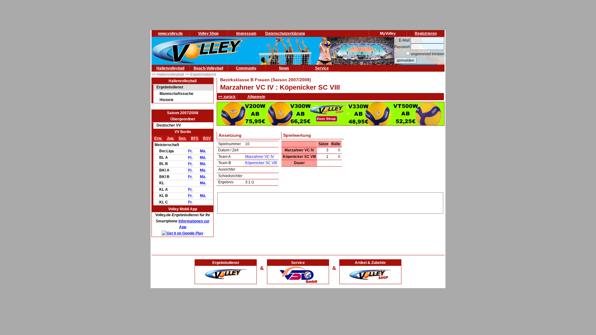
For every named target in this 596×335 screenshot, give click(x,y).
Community (246, 68)
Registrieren (426, 33)
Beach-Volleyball (208, 68)
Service (322, 68)
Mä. (203, 151)
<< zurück (227, 97)
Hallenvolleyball (170, 68)
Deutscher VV (168, 125)
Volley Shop (208, 33)
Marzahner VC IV (259, 156)
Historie (167, 100)
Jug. (170, 138)
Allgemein (256, 97)
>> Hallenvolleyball (168, 74)
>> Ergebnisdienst (200, 74)
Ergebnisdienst (169, 87)
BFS (194, 138)
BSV (207, 138)
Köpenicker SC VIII (261, 163)
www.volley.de (170, 33)
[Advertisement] (330, 202)
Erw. (158, 138)
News (284, 68)
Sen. (182, 138)
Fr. (190, 151)
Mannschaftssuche (176, 94)
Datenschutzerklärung (285, 33)
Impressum (246, 33)
